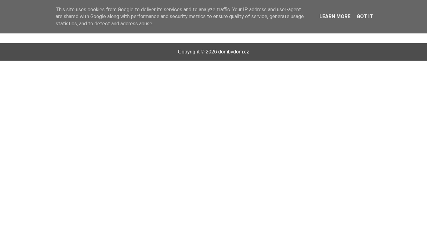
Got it (365, 16)
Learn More (334, 16)
